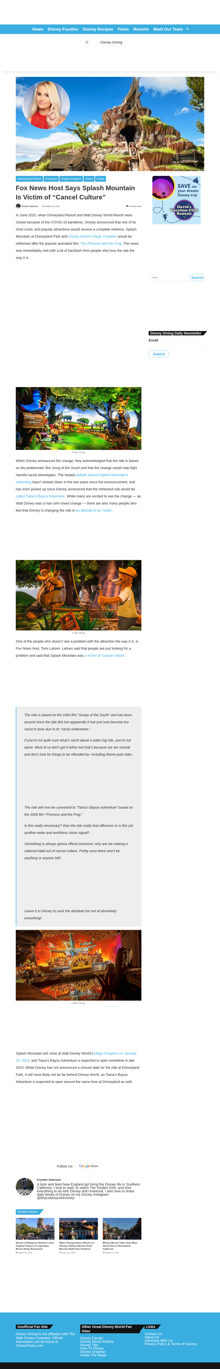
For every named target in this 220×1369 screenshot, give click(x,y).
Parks (123, 29)
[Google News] (89, 1166)
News (37, 29)
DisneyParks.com (29, 1346)
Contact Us (153, 1334)
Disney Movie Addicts (97, 1342)
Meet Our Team (168, 29)
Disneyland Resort (29, 178)
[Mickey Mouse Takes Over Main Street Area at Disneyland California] (122, 1229)
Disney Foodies (63, 29)
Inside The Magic (93, 1355)
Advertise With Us (159, 1341)
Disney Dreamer (92, 1352)
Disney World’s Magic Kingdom (92, 236)
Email (153, 340)
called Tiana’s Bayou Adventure (40, 496)
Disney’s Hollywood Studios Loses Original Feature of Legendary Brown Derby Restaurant (35, 1245)
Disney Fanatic (91, 1338)
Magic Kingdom (71, 178)
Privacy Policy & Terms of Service (171, 1344)
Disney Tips (89, 1345)
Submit (159, 354)
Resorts (141, 29)
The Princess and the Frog (100, 243)
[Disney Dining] (110, 53)
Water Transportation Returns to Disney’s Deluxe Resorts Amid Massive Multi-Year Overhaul (77, 1245)
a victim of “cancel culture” (105, 655)
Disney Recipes (98, 29)
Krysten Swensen (30, 206)
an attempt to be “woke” (94, 510)
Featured (51, 178)
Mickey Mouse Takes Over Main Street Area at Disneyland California (120, 1245)
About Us (152, 1337)
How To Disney (92, 1348)
